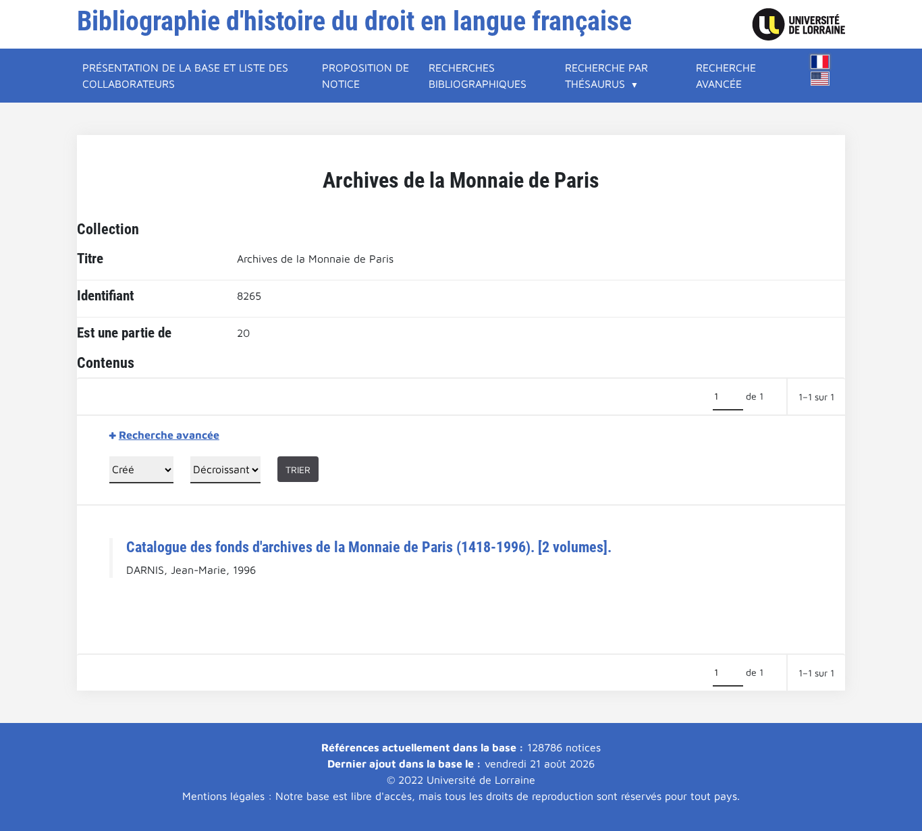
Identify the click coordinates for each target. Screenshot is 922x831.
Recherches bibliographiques (477, 75)
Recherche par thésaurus (606, 75)
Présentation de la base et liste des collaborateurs (185, 75)
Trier (298, 469)
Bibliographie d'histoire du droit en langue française (354, 21)
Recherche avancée (726, 75)
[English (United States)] (820, 79)
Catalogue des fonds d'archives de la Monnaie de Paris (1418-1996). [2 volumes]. (369, 547)
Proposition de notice (365, 75)
